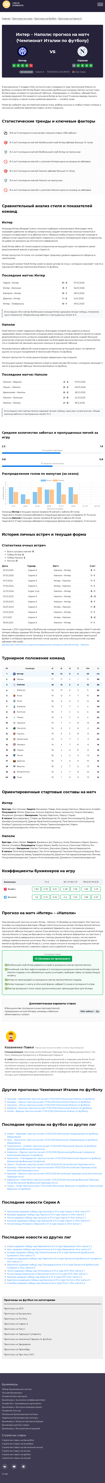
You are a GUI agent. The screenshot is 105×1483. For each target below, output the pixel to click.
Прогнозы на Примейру (17, 1349)
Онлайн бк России (11, 1410)
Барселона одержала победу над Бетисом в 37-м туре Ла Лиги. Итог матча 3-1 (49, 1280)
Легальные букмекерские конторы (20, 1414)
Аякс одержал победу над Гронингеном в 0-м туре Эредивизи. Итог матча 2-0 (49, 1249)
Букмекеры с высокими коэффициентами (23, 1400)
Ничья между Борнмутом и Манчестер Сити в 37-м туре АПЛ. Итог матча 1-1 (47, 1274)
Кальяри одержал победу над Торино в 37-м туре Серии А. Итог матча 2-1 (46, 1214)
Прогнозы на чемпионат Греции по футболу (28, 1339)
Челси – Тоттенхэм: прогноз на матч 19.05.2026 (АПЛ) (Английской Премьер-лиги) (51, 1164)
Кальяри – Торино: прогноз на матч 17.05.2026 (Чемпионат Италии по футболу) (49, 1102)
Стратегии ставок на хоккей (16, 1458)
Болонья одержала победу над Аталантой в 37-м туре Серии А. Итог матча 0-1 (48, 1221)
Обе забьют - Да (89, 1011)
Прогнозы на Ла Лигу (15, 1319)
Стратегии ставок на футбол (16, 1454)
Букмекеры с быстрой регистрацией (21, 1428)
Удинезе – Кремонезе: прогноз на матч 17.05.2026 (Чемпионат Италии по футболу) (51, 1099)
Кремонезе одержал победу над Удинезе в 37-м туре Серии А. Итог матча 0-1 (48, 1211)
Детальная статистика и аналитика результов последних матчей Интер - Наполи (45, 645)
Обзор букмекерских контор (17, 1389)
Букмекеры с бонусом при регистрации (22, 1421)
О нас (5, 1474)
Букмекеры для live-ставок (15, 1425)
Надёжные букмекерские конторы (20, 1418)
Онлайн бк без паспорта (14, 1396)
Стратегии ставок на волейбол (17, 1444)
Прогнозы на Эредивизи (17, 1344)
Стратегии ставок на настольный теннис (22, 1447)
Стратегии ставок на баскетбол (18, 1440)
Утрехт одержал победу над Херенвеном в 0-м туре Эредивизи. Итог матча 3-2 (49, 1246)
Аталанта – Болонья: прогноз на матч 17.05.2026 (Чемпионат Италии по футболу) (49, 1108)
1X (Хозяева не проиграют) (52, 958)
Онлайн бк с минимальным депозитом (21, 1403)
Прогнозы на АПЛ (13, 1308)
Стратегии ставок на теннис (16, 1451)
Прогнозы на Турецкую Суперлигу (22, 1334)
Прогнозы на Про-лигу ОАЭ (19, 1354)
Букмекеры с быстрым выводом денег (22, 1407)
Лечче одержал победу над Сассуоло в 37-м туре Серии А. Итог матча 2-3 (46, 1217)
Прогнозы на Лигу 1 (14, 1329)
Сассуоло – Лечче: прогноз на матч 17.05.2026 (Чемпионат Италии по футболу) (48, 1105)
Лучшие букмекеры (12, 1393)
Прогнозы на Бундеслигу (17, 1313)
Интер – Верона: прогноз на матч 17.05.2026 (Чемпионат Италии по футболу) (47, 1111)
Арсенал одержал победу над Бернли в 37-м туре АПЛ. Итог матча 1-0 (44, 1277)
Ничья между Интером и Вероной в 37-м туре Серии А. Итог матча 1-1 (44, 1224)
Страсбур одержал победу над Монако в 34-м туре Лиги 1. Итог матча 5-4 (46, 1283)
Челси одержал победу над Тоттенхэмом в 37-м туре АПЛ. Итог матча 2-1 (46, 1271)
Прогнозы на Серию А (16, 1324)
